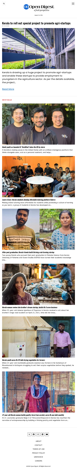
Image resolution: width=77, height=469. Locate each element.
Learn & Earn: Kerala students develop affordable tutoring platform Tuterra (28, 199)
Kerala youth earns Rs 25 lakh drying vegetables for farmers (23, 360)
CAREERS (38, 461)
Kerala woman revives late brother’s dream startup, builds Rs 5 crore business (29, 307)
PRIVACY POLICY (38, 453)
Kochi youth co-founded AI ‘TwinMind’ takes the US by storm (23, 147)
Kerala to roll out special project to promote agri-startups (36, 23)
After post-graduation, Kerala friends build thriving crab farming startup (28, 252)
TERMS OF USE (39, 449)
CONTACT (38, 445)
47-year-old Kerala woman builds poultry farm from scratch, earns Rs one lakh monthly (33, 415)
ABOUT (38, 441)
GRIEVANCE (38, 457)
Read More (8, 89)
